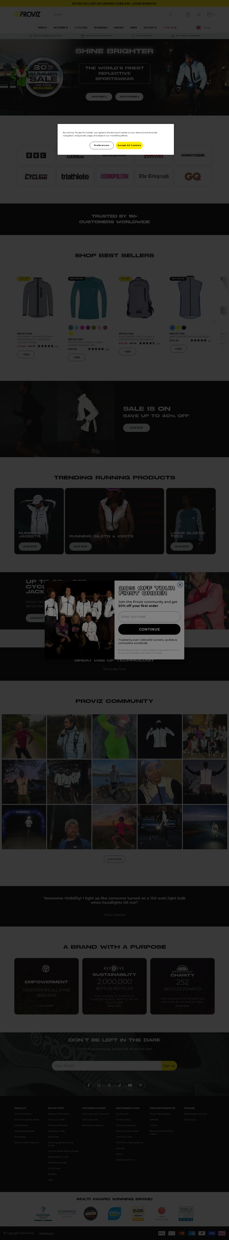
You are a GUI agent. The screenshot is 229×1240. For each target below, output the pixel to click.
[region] (116, 139)
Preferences (101, 145)
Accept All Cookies (129, 145)
